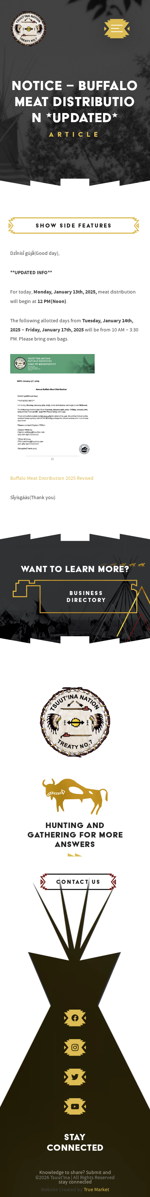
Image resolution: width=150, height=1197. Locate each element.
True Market (96, 1189)
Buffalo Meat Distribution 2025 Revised (52, 478)
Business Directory (87, 596)
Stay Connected (75, 1142)
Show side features (74, 225)
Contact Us (78, 881)
